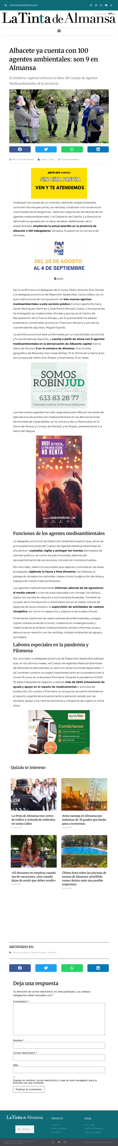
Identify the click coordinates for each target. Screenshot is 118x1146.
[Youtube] (106, 5)
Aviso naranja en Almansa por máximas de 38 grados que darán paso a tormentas (84, 819)
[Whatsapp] (111, 5)
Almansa (26, 952)
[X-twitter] (101, 5)
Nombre (18, 1040)
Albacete (17, 952)
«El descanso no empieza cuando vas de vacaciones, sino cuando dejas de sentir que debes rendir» (34, 876)
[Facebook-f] (91, 5)
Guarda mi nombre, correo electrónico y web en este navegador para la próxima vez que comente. (55, 1081)
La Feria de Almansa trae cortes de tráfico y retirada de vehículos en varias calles (33, 819)
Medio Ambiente (39, 952)
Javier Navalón (107, 1142)
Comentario (21, 1001)
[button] (59, 31)
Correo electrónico (25, 1053)
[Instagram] (96, 5)
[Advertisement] (65, 915)
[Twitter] (59, 1142)
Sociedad (52, 952)
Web (15, 1065)
